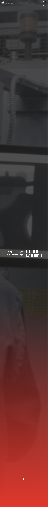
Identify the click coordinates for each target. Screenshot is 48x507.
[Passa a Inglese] (45, 1)
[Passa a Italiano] (43, 1)
